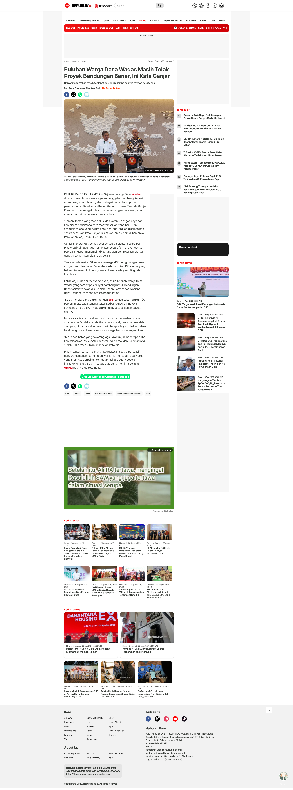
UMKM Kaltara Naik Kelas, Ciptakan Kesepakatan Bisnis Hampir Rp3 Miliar (203, 141)
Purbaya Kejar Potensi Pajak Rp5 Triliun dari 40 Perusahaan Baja (202, 178)
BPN (111, 299)
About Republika (72, 753)
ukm (148, 393)
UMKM (68, 367)
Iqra (88, 722)
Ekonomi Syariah (90, 20)
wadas (77, 393)
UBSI (118, 28)
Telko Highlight (130, 28)
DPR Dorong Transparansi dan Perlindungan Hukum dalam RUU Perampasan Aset (202, 189)
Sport (94, 28)
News (75, 61)
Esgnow (68, 735)
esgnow (191, 20)
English (112, 735)
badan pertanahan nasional (129, 393)
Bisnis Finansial (173, 20)
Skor (111, 718)
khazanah (119, 20)
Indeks (223, 20)
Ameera (68, 718)
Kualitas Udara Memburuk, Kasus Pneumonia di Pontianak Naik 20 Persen (202, 128)
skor (106, 20)
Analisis (90, 726)
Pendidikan (83, 28)
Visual (89, 735)
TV (213, 20)
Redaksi (90, 753)
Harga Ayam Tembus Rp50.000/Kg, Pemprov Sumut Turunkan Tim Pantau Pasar (204, 165)
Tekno (89, 730)
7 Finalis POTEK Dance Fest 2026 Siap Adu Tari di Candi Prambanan (202, 154)
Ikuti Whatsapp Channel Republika (107, 376)
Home (67, 61)
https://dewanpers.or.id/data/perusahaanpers (88, 774)
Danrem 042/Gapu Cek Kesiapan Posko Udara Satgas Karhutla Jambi (204, 117)
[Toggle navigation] (67, 5)
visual (204, 20)
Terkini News (184, 262)
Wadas (136, 194)
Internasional (106, 28)
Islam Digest (115, 722)
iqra (132, 20)
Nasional (70, 28)
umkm (87, 393)
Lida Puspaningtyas (110, 88)
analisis (155, 20)
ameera (70, 20)
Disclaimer (69, 757)
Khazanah (69, 722)
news (142, 20)
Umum (83, 61)
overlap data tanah (103, 393)
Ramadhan (92, 739)
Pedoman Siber (116, 753)
